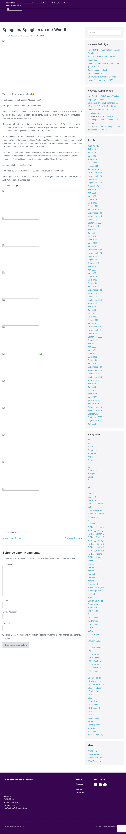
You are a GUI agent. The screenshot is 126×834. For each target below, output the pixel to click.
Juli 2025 (92, 189)
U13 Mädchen (94, 654)
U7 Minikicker (94, 691)
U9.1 (90, 711)
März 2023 (92, 280)
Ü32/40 (91, 674)
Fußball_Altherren (96, 527)
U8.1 (90, 695)
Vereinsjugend (94, 725)
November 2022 (95, 293)
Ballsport (91, 474)
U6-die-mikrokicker (96, 684)
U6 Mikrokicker (94, 681)
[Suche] (118, 32)
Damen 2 (92, 497)
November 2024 (95, 216)
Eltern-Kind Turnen (96, 514)
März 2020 (92, 397)
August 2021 (93, 340)
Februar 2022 (94, 320)
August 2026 (93, 146)
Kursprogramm (94, 591)
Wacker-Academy (95, 735)
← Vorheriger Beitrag (11, 538)
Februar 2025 (94, 206)
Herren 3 (91, 574)
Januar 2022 (93, 323)
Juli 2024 (92, 230)
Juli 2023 (92, 266)
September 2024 (95, 223)
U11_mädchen (94, 634)
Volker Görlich (94, 103)
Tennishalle (93, 618)
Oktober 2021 (94, 333)
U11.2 (90, 644)
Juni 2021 (92, 347)
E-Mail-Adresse (9, 612)
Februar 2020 (94, 400)
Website (6, 623)
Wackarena (93, 731)
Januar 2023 (93, 287)
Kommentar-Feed (95, 758)
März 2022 (92, 317)
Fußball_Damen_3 (96, 537)
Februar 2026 (94, 166)
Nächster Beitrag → (73, 538)
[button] (122, 15)
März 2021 (92, 357)
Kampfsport (93, 584)
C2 (89, 484)
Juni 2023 (92, 270)
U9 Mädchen (93, 701)
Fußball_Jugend (95, 554)
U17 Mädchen (94, 664)
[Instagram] (116, 4)
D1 (89, 487)
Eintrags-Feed (94, 754)
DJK (90, 507)
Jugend (91, 581)
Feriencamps (93, 517)
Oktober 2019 (94, 414)
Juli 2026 (92, 149)
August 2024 (93, 226)
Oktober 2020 (94, 374)
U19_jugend (93, 671)
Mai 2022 (92, 313)
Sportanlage (93, 604)
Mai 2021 (92, 350)
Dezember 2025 (95, 173)
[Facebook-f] (111, 4)
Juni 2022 (92, 310)
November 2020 (95, 370)
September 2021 (95, 337)
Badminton (92, 470)
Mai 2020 (92, 390)
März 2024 (92, 243)
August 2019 (93, 420)
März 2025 (92, 203)
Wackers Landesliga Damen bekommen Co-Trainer (103, 119)
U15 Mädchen (94, 658)
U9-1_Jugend (94, 708)
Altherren (92, 453)
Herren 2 (91, 571)
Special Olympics (95, 601)
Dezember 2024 (95, 213)
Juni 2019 (92, 424)
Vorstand (91, 728)
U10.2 (90, 631)
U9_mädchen (94, 705)
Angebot (91, 457)
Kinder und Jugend (96, 587)
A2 (89, 443)
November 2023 (95, 253)
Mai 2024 (92, 236)
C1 (89, 480)
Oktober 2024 (94, 220)
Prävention (92, 597)
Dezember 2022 (95, 290)
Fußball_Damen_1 (96, 530)
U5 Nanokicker (94, 678)
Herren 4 (91, 577)
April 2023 (92, 276)
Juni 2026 (92, 153)
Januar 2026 (93, 169)
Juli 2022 (92, 307)
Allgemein (92, 450)
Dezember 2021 (95, 327)
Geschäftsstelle (94, 561)
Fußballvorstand (95, 557)
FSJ (89, 520)
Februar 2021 (94, 360)
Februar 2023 (94, 283)
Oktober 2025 (94, 179)
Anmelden (92, 751)
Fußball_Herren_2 (96, 544)
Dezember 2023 (95, 250)
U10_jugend (93, 624)
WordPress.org (94, 761)
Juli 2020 (92, 384)
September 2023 (95, 260)
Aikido (90, 447)
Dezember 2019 (95, 407)
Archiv (90, 460)
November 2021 (95, 330)
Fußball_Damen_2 (22, 532)
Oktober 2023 (94, 256)
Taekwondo (93, 611)
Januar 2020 (93, 404)
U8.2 (90, 698)
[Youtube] (121, 4)
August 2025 (93, 186)
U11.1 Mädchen (95, 641)
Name (5, 600)
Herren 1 (91, 567)
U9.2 (90, 715)
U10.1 (90, 628)
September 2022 (95, 300)
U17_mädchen (94, 668)
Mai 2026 (92, 156)
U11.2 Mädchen (95, 648)
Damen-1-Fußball (95, 504)
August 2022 (93, 303)
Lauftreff (91, 594)
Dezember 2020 (95, 367)
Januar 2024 (93, 246)
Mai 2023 (92, 273)
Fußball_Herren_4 (96, 551)
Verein (90, 721)
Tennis (91, 614)
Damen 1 (92, 494)
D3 (89, 490)
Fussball (91, 524)
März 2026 (92, 163)
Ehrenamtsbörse (95, 510)
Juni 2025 (92, 193)
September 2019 (95, 417)
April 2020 (92, 394)
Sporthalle (92, 607)
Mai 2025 (92, 196)
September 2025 (95, 183)
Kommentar (8, 564)
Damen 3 (92, 500)
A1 (89, 440)
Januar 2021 (93, 364)
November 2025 (95, 176)
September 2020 (95, 377)
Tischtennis (93, 621)
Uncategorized (94, 718)
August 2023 (93, 263)
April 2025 (92, 199)
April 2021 (92, 354)
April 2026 (92, 159)
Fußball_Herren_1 (96, 540)
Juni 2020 (92, 387)
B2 (89, 467)
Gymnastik (92, 564)
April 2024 (92, 240)
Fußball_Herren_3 (96, 547)
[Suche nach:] (104, 33)
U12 (89, 651)
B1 (89, 463)
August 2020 (93, 380)
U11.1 (90, 638)
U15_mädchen (94, 661)
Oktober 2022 (94, 297)
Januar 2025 (93, 210)
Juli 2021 (92, 343)
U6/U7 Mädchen (95, 688)
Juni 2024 (92, 233)
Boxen (90, 477)
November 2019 (95, 410)
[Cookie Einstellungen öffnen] (5, 831)
